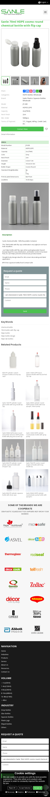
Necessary (11, 792)
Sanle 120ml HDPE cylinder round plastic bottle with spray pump (36, 434)
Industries (4, 654)
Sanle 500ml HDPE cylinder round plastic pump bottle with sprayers (36, 495)
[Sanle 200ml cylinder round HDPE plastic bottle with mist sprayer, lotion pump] (37, 390)
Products (4, 658)
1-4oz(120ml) (6, 686)
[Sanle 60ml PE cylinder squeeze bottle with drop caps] (13, 480)
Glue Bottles (5, 713)
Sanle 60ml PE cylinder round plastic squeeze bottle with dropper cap (11, 465)
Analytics (21, 792)
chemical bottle (7, 327)
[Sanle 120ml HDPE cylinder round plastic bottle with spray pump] (37, 420)
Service (4, 661)
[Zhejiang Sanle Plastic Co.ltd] (12, 12)
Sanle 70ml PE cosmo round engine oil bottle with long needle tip (35, 465)
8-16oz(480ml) (6, 693)
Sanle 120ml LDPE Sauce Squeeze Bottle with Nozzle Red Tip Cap (36, 374)
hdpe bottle (5, 333)
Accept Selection (25, 788)
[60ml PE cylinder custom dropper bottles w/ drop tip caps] (13, 360)
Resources (5, 668)
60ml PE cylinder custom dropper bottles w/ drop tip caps (11, 374)
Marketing (41, 792)
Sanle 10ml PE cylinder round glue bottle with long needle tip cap (12, 404)
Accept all (37, 788)
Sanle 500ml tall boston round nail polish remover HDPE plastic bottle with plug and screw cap (13, 434)
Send (25, 311)
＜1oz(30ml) (5, 683)
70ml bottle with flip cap (10, 330)
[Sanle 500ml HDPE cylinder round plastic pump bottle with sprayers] (37, 480)
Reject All (12, 788)
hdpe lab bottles (7, 339)
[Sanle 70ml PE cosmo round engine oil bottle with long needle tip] (37, 450)
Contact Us (5, 672)
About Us (4, 665)
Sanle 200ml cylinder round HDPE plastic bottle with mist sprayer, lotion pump (35, 404)
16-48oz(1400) (6, 697)
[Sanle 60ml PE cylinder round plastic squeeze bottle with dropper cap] (13, 450)
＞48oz (4, 700)
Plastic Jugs (5, 720)
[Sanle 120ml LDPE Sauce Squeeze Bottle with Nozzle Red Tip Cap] (37, 360)
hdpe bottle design (8, 336)
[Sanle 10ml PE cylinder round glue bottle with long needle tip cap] (13, 390)
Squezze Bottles (7, 717)
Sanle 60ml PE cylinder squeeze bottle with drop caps (12, 494)
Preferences (31, 792)
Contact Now (22, 129)
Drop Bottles (6, 710)
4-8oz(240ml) (6, 690)
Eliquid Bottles (6, 724)
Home (3, 651)
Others (3, 727)
